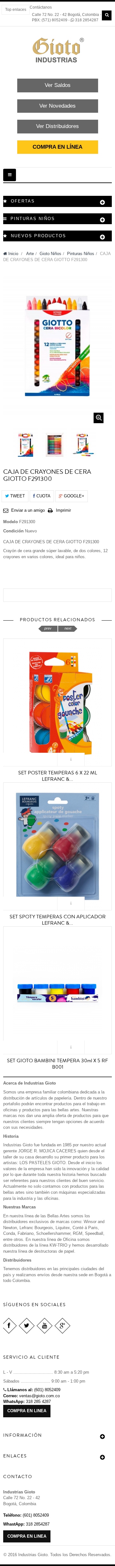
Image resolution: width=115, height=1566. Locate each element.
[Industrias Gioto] (57, 50)
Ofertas (23, 201)
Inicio (12, 253)
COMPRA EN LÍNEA (57, 147)
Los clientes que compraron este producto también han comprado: (5, 443)
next (68, 628)
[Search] (107, 15)
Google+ (73, 496)
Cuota (42, 496)
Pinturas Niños (80, 253)
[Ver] (70, 760)
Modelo (10, 521)
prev (47, 628)
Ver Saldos (58, 85)
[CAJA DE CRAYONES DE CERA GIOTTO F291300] (26, 445)
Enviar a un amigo (28, 510)
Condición (13, 531)
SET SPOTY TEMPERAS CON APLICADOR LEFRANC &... (58, 920)
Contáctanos (41, 7)
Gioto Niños (50, 253)
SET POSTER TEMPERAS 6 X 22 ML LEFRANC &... (57, 776)
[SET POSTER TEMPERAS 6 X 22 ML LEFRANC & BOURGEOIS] (57, 702)
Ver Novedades (57, 106)
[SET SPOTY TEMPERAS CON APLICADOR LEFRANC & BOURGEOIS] (57, 846)
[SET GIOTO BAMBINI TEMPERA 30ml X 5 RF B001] (57, 990)
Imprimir (63, 510)
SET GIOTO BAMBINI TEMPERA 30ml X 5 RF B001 (57, 1063)
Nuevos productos (38, 235)
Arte (30, 253)
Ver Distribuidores (57, 126)
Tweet (17, 496)
